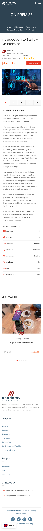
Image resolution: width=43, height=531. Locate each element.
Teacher (10, 51)
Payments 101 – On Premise (21, 342)
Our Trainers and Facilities (12, 446)
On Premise (6, 58)
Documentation (8, 466)
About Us (5, 426)
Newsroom (6, 434)
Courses (5, 430)
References (6, 438)
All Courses (18, 27)
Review (25, 55)
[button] (17, 360)
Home (8, 27)
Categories (5, 55)
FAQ (3, 470)
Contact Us (6, 474)
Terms (22, 523)
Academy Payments (21, 339)
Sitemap (30, 523)
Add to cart (34, 63)
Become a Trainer (8, 450)
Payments (30, 27)
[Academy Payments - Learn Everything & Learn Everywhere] (9, 3)
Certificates (6, 442)
